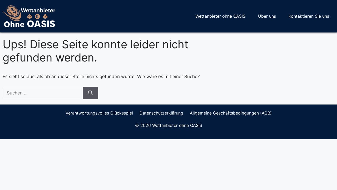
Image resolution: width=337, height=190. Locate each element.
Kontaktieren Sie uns (309, 16)
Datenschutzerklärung (161, 113)
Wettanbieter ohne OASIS (220, 16)
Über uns (267, 16)
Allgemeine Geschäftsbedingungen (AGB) (231, 113)
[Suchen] (90, 93)
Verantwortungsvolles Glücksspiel (99, 113)
